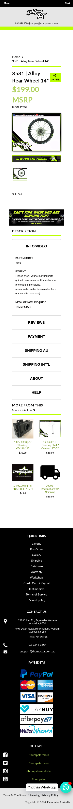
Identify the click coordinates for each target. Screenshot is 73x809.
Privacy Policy (50, 795)
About (36, 378)
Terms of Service (36, 594)
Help (36, 392)
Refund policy (36, 600)
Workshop (36, 577)
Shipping (36, 560)
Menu (7, 3)
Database (36, 566)
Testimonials (36, 589)
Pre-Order (36, 549)
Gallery (36, 554)
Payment (36, 336)
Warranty (36, 571)
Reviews (36, 322)
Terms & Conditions (14, 795)
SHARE (55, 79)
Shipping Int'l (36, 364)
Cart (67, 3)
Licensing (34, 795)
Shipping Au (36, 350)
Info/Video (36, 246)
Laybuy (36, 543)
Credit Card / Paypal (36, 583)
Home (16, 57)
